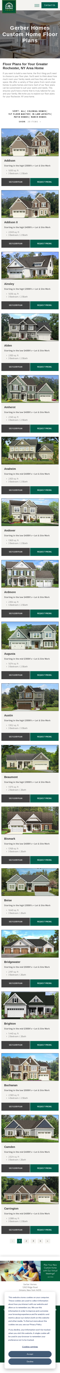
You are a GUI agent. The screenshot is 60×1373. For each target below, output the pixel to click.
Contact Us (49, 5)
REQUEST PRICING (44, 182)
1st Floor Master (19, 114)
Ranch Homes (39, 117)
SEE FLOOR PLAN (15, 182)
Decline (30, 1361)
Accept (30, 1354)
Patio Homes (21, 117)
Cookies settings (30, 1346)
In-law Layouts (41, 114)
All (23, 111)
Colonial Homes (36, 111)
